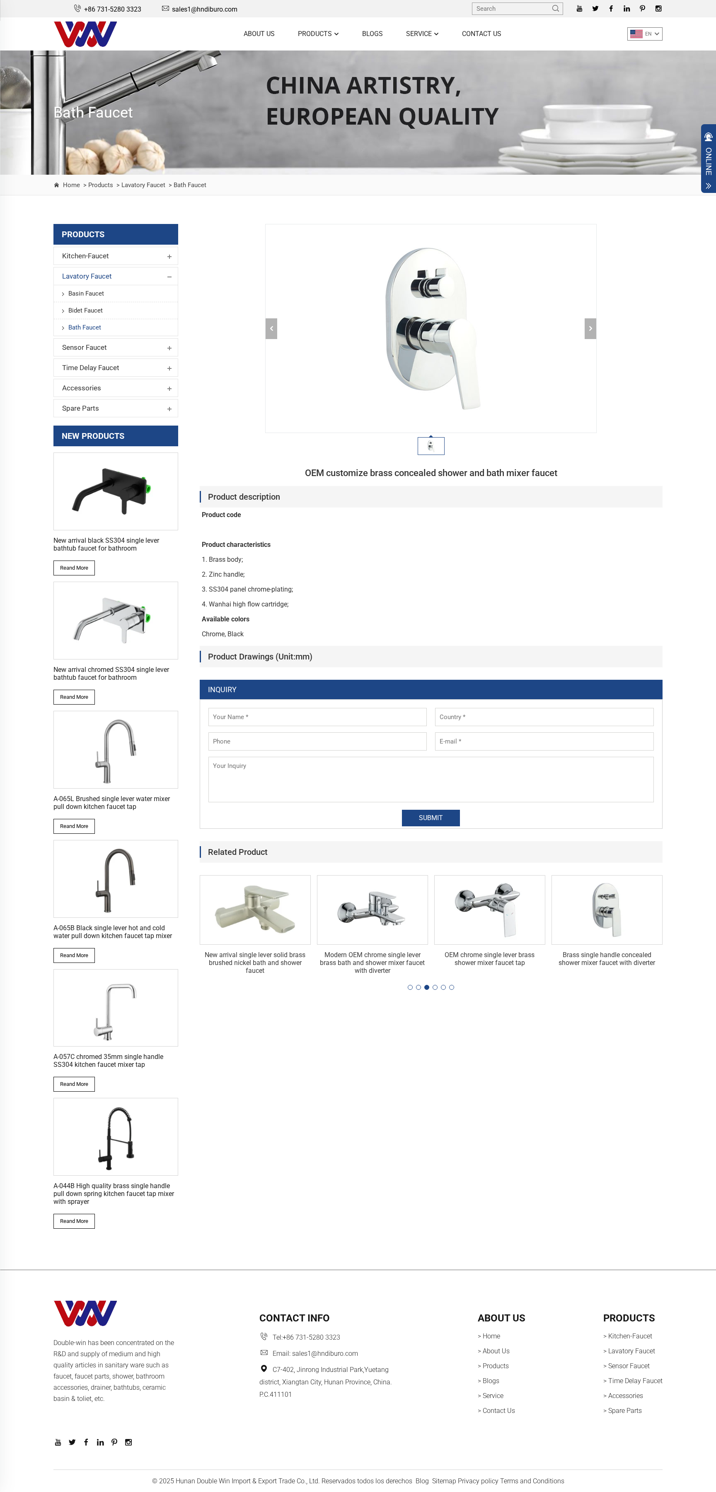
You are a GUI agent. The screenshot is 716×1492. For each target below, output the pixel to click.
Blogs (372, 34)
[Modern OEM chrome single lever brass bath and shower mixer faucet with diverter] (372, 910)
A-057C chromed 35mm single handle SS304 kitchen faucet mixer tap (108, 1060)
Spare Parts (80, 408)
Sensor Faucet (84, 347)
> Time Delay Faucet (633, 1381)
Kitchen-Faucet (85, 256)
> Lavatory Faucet (140, 185)
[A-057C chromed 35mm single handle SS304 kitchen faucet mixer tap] (115, 1008)
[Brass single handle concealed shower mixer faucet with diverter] (607, 910)
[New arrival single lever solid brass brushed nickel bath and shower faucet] (255, 910)
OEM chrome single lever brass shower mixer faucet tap (490, 959)
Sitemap (444, 1481)
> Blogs (488, 1381)
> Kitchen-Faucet (627, 1336)
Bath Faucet (84, 327)
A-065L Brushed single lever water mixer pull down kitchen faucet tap (111, 803)
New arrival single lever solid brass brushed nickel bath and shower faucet (255, 963)
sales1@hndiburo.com (204, 9)
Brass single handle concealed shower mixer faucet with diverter (607, 959)
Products (316, 34)
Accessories (81, 388)
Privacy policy (478, 1481)
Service (419, 34)
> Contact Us (496, 1411)
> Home (489, 1336)
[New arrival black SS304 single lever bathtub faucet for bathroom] (115, 491)
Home (71, 185)
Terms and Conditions (532, 1481)
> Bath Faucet (186, 185)
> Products (97, 185)
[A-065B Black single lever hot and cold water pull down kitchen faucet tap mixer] (115, 879)
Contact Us (481, 34)
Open (708, 160)
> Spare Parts (622, 1411)
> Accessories (623, 1396)
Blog (422, 1481)
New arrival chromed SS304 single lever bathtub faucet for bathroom (111, 673)
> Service (490, 1396)
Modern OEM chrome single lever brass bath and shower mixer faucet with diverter (372, 963)
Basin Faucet (86, 293)
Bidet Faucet (85, 310)
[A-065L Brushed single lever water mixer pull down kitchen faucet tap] (115, 750)
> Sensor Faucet (626, 1366)
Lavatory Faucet (87, 276)
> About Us (494, 1351)
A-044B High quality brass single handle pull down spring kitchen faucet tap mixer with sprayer (113, 1194)
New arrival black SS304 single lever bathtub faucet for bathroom (106, 544)
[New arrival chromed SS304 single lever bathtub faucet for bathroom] (115, 620)
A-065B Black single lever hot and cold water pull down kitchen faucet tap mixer (112, 932)
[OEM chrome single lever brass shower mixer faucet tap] (489, 910)
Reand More (74, 568)
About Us (259, 34)
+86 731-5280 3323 (112, 9)
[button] (410, 987)
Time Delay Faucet (90, 367)
